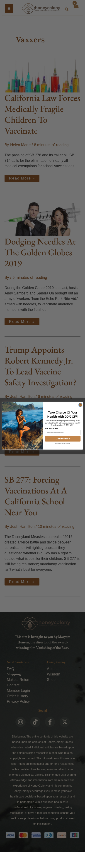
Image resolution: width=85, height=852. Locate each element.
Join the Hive (63, 438)
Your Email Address (51, 428)
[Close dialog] (80, 405)
